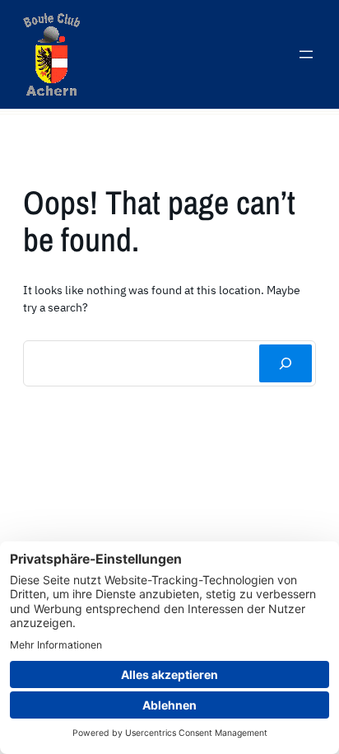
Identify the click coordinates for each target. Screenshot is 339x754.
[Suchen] (285, 363)
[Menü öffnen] (306, 54)
